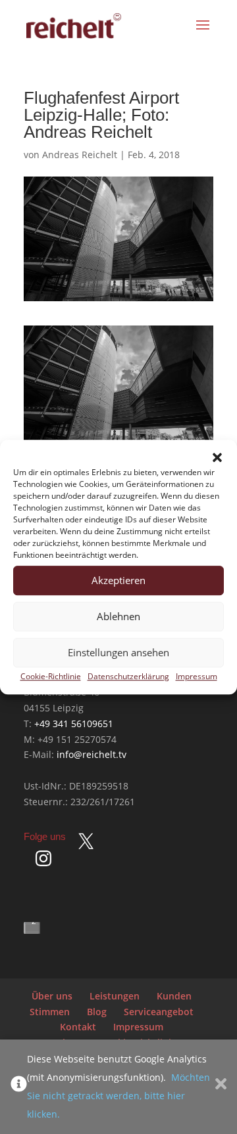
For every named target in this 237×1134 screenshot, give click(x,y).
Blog (97, 1011)
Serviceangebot (159, 1011)
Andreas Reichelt (79, 154)
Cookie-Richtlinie (50, 676)
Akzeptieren (118, 580)
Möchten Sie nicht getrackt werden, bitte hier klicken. (118, 1095)
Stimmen (50, 1011)
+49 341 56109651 (73, 723)
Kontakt (78, 1026)
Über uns (52, 996)
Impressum (196, 676)
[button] (217, 457)
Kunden (174, 996)
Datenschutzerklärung (128, 676)
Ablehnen (118, 616)
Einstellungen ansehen (118, 653)
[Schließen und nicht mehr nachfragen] (220, 1087)
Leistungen (115, 996)
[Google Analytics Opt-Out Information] (19, 1087)
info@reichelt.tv (91, 754)
